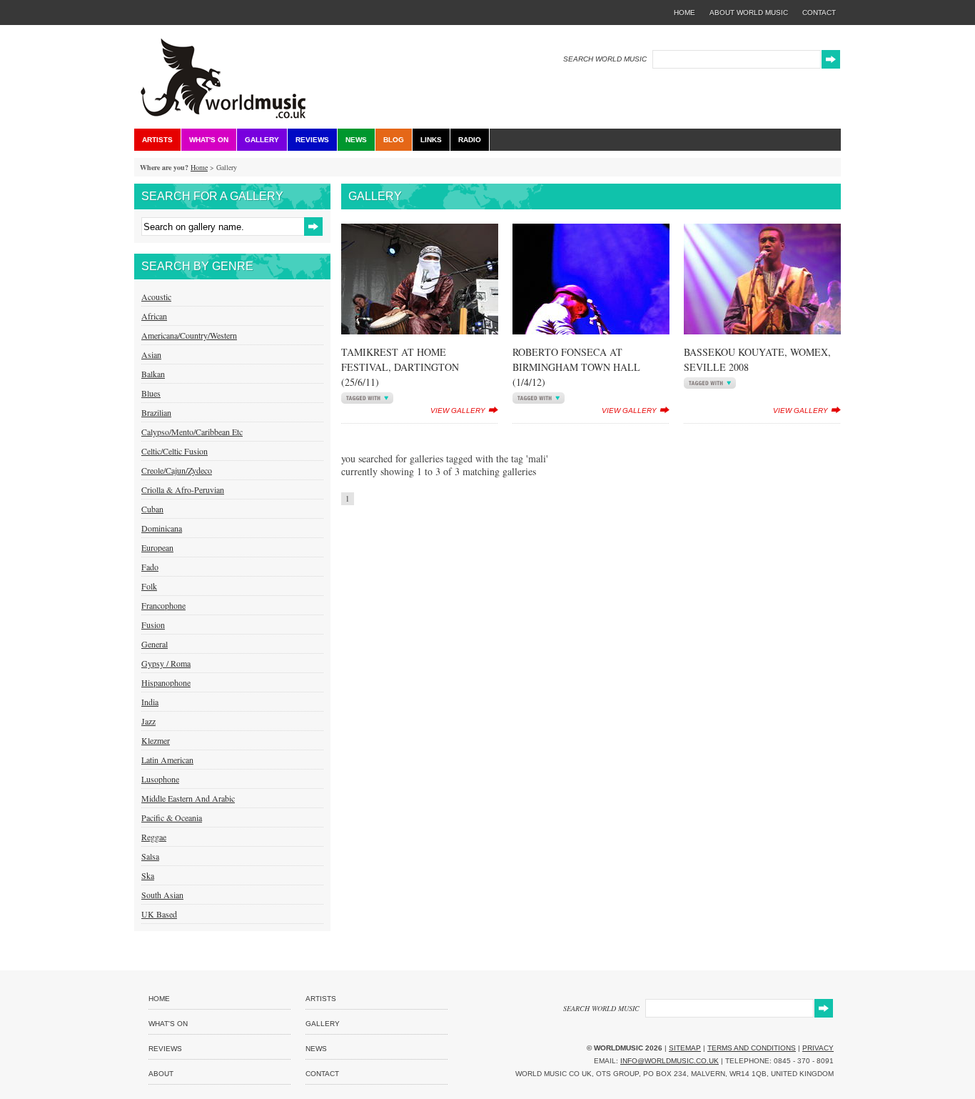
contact (819, 12)
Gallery (262, 140)
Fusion (153, 624)
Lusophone (160, 779)
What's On (208, 140)
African (154, 316)
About (160, 1074)
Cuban (152, 508)
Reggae (153, 836)
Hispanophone (166, 682)
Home (199, 167)
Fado (149, 566)
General (154, 644)
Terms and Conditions (751, 1048)
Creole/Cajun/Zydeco (176, 470)
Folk (149, 586)
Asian (151, 354)
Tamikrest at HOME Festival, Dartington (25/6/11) (400, 367)
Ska (147, 875)
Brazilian (156, 412)
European (157, 547)
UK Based (159, 914)
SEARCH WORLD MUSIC (605, 59)
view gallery (457, 410)
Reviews (312, 140)
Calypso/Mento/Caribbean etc (192, 431)
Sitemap (685, 1048)
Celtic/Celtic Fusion (174, 451)
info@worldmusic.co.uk (669, 1061)
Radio (469, 140)
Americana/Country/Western (189, 335)
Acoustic (156, 296)
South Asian (162, 894)
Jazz (148, 721)
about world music (748, 12)
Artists (157, 140)
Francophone (163, 605)
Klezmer (155, 740)
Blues (151, 393)
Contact (322, 1074)
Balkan (153, 373)
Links (431, 140)
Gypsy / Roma (166, 663)
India (149, 701)
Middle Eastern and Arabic (188, 798)
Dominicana (161, 528)
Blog (393, 140)
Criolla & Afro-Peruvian (182, 489)
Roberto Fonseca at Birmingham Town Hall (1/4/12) (576, 367)
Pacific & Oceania (171, 817)
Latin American (167, 759)
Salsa (150, 856)
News (356, 140)
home (684, 12)
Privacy (818, 1048)
